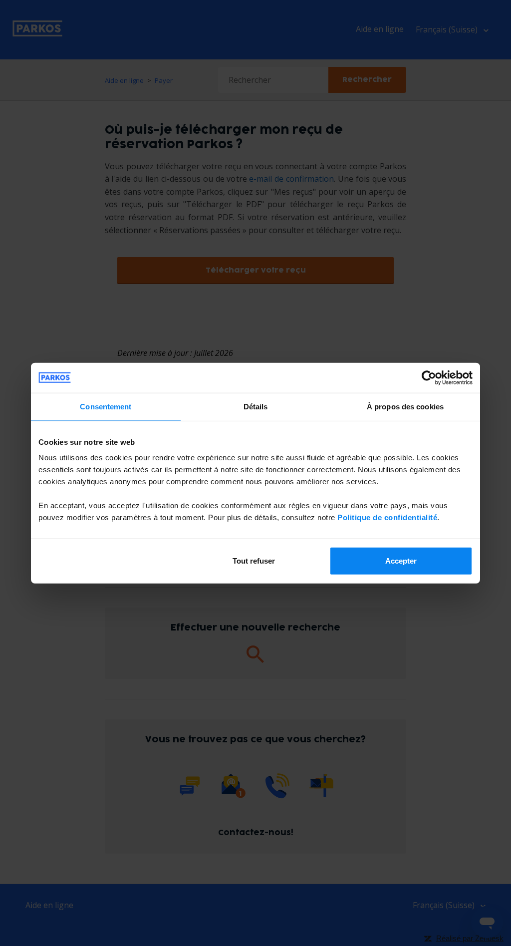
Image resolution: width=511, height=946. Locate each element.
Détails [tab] (256, 406)
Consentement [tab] (105, 406)
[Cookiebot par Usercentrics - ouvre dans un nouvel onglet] (429, 377)
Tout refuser (254, 561)
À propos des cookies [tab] (405, 406)
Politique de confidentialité (387, 517)
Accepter (401, 561)
